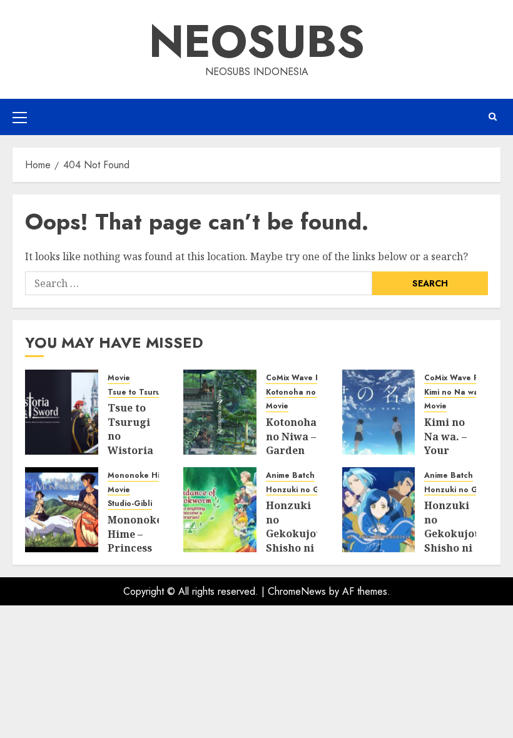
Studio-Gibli (130, 503)
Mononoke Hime (139, 475)
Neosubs (257, 41)
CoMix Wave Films (300, 378)
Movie (119, 378)
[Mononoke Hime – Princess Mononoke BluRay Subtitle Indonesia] (61, 509)
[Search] (492, 117)
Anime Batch (290, 475)
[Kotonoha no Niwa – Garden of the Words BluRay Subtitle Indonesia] (219, 412)
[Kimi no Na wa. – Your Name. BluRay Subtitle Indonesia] (378, 412)
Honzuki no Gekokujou (310, 490)
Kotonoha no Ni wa (303, 392)
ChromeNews (297, 591)
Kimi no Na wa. (452, 392)
